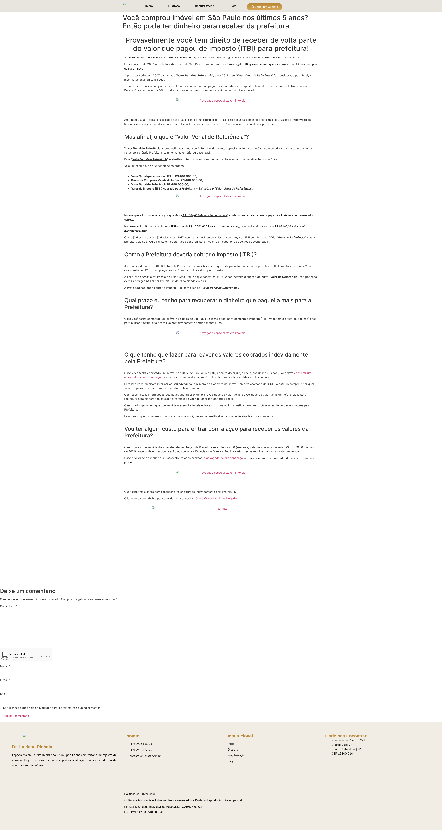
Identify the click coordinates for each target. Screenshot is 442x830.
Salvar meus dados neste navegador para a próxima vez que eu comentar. (51, 707)
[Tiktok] (296, 6)
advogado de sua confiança (224, 458)
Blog (232, 6)
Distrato (174, 6)
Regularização (204, 6)
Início (149, 6)
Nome (5, 666)
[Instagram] (289, 6)
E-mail (5, 680)
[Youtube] (309, 6)
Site (2, 693)
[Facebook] (303, 6)
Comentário (9, 606)
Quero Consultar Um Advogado (216, 498)
